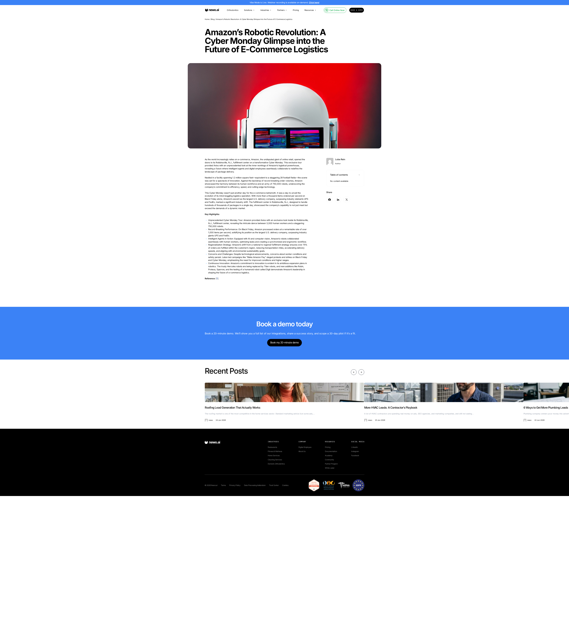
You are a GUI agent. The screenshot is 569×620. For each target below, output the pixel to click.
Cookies (285, 485)
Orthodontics (232, 10)
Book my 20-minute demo (284, 342)
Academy (328, 455)
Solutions (248, 10)
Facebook (355, 455)
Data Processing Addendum (255, 485)
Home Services (274, 455)
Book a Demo (357, 10)
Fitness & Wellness (275, 451)
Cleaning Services (275, 460)
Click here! (314, 2)
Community (329, 460)
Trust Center (274, 485)
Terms (223, 485)
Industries (264, 10)
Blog (213, 19)
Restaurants (272, 447)
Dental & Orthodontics (276, 464)
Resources (309, 10)
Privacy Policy (234, 485)
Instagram (355, 451)
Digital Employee (304, 447)
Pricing (296, 10)
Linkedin (354, 447)
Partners (281, 10)
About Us (302, 451)
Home (207, 19)
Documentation (331, 451)
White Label (329, 468)
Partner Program (331, 464)
